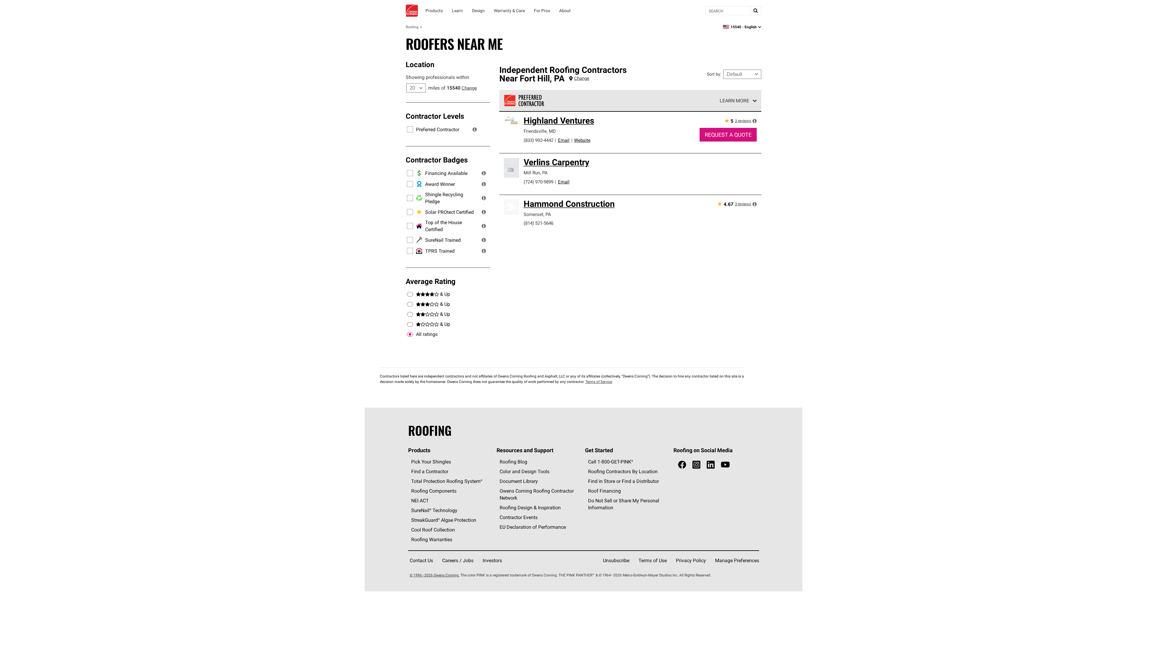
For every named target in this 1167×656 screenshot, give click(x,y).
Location (420, 64)
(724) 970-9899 (538, 182)
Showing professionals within (437, 77)
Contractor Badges (437, 159)
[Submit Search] (755, 10)
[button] (475, 129)
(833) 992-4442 (538, 140)
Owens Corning (412, 11)
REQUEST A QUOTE (728, 134)
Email (564, 140)
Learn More (734, 100)
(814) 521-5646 (538, 223)
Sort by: (714, 74)
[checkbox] (410, 334)
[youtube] (725, 465)
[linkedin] (711, 465)
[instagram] (696, 465)
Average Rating (431, 281)
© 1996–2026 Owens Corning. (435, 575)
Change (469, 88)
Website (582, 140)
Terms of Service (598, 381)
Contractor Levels (435, 116)
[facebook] (682, 465)
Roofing (412, 27)
